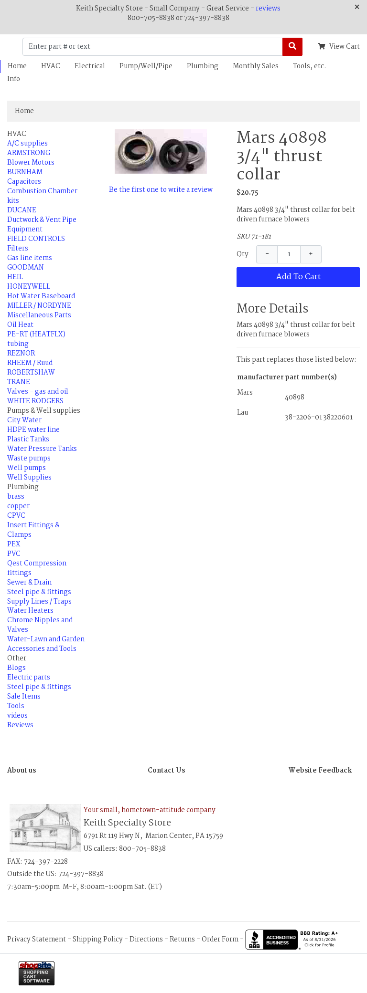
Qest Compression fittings (36, 568)
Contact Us (166, 770)
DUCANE (21, 210)
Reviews (20, 725)
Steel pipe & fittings (39, 592)
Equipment (25, 229)
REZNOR (21, 353)
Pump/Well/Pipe (146, 66)
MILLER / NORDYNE (39, 306)
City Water (24, 420)
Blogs (16, 668)
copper (18, 506)
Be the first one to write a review (161, 190)
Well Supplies (29, 477)
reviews (268, 8)
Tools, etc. (309, 66)
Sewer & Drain (29, 582)
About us (21, 770)
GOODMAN (25, 267)
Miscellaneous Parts (39, 315)
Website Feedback (320, 770)
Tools (15, 706)
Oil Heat (20, 325)
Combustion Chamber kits (42, 196)
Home (17, 66)
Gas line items (29, 258)
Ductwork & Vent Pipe (41, 220)
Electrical (90, 66)
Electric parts (28, 677)
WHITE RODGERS (35, 401)
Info (13, 79)
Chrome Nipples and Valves (40, 625)
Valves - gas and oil (37, 392)
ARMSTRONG (28, 153)
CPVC (16, 516)
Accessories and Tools (41, 649)
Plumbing (202, 66)
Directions (146, 939)
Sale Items (24, 696)
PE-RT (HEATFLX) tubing (36, 339)
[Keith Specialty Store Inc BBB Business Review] (293, 939)
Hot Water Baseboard (41, 296)
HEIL (15, 277)
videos (17, 716)
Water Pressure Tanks (42, 449)
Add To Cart (298, 277)
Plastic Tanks (28, 439)
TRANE (18, 382)
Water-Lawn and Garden (46, 639)
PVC (14, 554)
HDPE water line (33, 430)
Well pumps (26, 468)
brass (15, 497)
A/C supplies (27, 143)
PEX (13, 544)
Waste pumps (29, 458)
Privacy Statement (36, 939)
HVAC (50, 66)
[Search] (292, 47)
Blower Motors (30, 162)
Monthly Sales (256, 66)
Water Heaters (30, 611)
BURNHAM (25, 172)
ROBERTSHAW (31, 372)
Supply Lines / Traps (39, 601)
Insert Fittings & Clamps (33, 530)
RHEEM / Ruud (30, 363)
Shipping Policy (98, 939)
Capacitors (24, 182)
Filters (17, 248)
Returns (182, 939)
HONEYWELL (28, 287)
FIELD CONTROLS (36, 239)
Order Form (220, 939)
